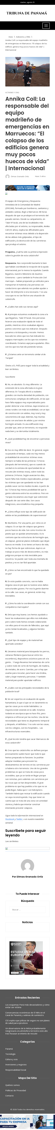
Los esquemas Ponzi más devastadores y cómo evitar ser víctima (27, 1006)
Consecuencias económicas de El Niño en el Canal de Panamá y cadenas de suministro (25, 1014)
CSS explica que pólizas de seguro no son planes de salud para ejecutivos (27, 1021)
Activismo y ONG (12, 92)
